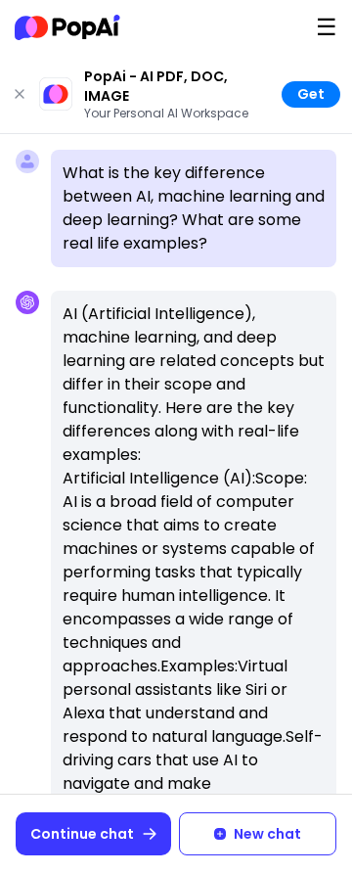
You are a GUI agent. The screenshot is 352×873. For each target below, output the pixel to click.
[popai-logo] (67, 27)
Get (311, 94)
